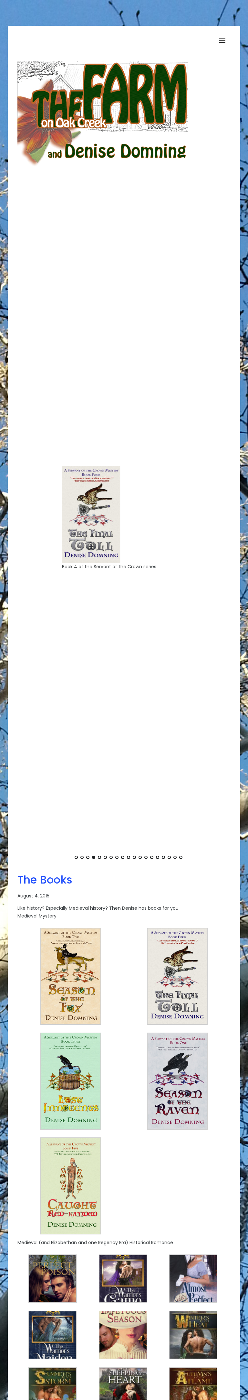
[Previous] (37, 523)
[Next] (219, 523)
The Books (45, 879)
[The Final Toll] (68, 514)
